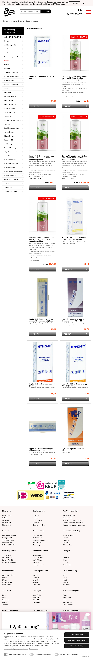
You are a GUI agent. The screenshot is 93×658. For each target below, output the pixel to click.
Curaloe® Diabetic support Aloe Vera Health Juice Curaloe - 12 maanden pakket (41, 239)
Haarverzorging (38, 555)
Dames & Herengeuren (12, 148)
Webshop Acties (9, 551)
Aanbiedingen (8, 144)
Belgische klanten (39, 540)
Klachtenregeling (39, 525)
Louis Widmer (8, 100)
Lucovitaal (5, 600)
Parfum (6, 65)
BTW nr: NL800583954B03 (72, 520)
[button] (88, 12)
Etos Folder (8, 53)
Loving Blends (68, 605)
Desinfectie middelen (41, 551)
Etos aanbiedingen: (71, 590)
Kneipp (4, 577)
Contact (5, 531)
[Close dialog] (88, 614)
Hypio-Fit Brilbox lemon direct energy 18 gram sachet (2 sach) (42, 320)
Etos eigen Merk (9, 112)
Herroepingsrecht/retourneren (74, 525)
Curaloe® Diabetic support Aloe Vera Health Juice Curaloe (74, 77)
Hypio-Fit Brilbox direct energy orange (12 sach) (74, 385)
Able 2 (65, 580)
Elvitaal (65, 542)
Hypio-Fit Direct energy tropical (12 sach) (42, 385)
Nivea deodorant (9, 168)
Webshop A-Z (38, 531)
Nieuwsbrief (6, 525)
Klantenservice (39, 511)
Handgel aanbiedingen (11, 76)
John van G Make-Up (11, 179)
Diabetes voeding (32, 21)
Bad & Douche (38, 558)
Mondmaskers (8, 570)
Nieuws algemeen (39, 545)
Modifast (66, 558)
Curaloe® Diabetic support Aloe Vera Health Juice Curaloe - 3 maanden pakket (41, 158)
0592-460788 (7, 542)
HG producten (9, 136)
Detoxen (7, 69)
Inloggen (74, 3)
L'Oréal (65, 562)
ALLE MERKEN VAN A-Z (12, 37)
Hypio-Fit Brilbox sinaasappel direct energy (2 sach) (41, 450)
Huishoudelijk (8, 140)
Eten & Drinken (9, 132)
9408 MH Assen (8, 540)
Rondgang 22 (7, 538)
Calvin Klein (37, 600)
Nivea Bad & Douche (11, 164)
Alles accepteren (77, 634)
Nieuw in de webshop (72, 531)
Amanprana (37, 585)
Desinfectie (67, 565)
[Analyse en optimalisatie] (31, 654)
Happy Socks (6, 585)
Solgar (65, 560)
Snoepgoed (8, 187)
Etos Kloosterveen (9, 535)
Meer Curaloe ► (68, 97)
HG (64, 555)
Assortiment (17, 21)
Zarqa (4, 595)
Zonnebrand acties (10, 191)
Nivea (4, 597)
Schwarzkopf (6, 555)
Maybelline (36, 602)
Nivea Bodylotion (10, 160)
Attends (36, 580)
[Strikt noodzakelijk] (6, 654)
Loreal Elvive (37, 595)
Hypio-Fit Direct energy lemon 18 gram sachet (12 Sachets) (75, 238)
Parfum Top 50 (7, 560)
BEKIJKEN (35, 106)
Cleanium (36, 577)
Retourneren (37, 520)
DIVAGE (36, 582)
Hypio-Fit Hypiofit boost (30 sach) (73, 450)
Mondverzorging (9, 108)
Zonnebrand (8, 156)
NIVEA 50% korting (9, 562)
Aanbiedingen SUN (10, 45)
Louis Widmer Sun (10, 104)
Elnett (65, 600)
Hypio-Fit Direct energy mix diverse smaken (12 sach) (73, 320)
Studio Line (67, 597)
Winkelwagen (7, 515)
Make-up (7, 124)
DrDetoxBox (67, 545)
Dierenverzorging (10, 96)
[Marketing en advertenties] (57, 654)
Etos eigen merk (38, 565)
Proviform (66, 585)
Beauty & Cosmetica (11, 73)
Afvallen (6, 49)
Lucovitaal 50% (7, 582)
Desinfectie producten (12, 57)
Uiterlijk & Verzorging (11, 128)
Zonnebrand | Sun (8, 575)
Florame (65, 582)
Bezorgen (36, 518)
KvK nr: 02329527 (8, 545)
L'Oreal (4, 580)
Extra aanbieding (70, 570)
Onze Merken (37, 535)
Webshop (7, 61)
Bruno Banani (67, 602)
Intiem (6, 88)
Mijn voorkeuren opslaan (77, 640)
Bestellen (36, 515)
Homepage (6, 21)
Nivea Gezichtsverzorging (13, 172)
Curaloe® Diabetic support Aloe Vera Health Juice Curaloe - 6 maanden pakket (74, 158)
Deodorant (7, 92)
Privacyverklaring (69, 515)
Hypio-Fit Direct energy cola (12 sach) (42, 77)
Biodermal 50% (7, 558)
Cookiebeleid (67, 518)
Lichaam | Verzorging (11, 84)
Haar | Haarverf (9, 80)
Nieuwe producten (40, 570)
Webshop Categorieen (9, 31)
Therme (5, 605)
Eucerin (35, 575)
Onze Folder (6, 523)
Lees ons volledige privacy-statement (16, 649)
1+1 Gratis (6, 590)
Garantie (36, 523)
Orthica (6, 183)
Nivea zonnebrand (10, 175)
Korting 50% (38, 590)
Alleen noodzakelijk (77, 646)
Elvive (65, 595)
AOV (64, 575)
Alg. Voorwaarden (70, 511)
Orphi (65, 577)
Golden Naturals (68, 535)
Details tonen (33, 649)
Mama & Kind (8, 116)
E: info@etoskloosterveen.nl (73, 523)
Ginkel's (65, 538)
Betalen (5, 518)
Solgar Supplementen (11, 152)
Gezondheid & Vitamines (12, 120)
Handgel (66, 551)
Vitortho (66, 540)
